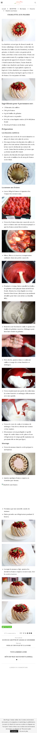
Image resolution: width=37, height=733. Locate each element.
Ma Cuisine (23, 9)
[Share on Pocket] (29, 633)
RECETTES (13, 9)
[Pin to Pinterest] (27, 633)
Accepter (14, 731)
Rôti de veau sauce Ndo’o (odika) (18, 657)
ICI (5, 298)
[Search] (35, 3)
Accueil (4, 9)
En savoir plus (23, 731)
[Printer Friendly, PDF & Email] (7, 627)
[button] (3, 657)
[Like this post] (21, 633)
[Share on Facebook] (23, 633)
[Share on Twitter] (25, 633)
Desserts (32, 9)
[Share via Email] (31, 633)
